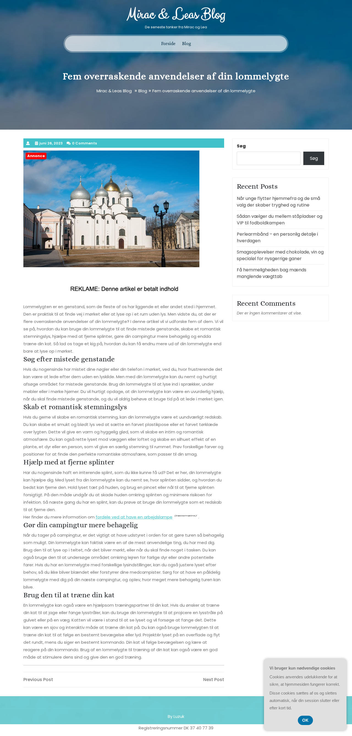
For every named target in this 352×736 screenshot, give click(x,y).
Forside (168, 43)
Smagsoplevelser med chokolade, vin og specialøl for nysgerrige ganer (280, 255)
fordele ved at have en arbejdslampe (134, 517)
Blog (186, 43)
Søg (241, 146)
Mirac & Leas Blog (176, 14)
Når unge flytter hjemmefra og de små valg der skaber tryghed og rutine (278, 201)
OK (305, 720)
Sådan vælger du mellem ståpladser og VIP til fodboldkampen (279, 219)
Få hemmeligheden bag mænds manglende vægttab (271, 273)
